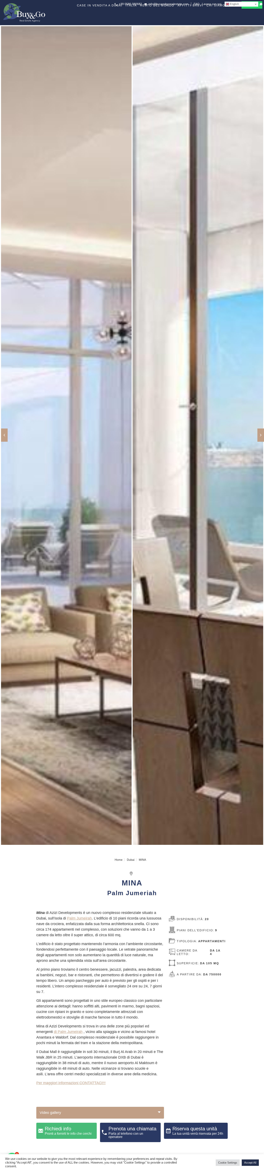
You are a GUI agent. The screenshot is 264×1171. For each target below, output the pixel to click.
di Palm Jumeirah (68, 1032)
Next (260, 435)
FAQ (196, 4)
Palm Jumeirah (79, 918)
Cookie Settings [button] (227, 1162)
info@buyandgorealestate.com (168, 4)
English (234, 4)
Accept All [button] (250, 1162)
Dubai (130, 859)
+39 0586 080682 (130, 4)
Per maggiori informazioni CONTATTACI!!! (71, 1083)
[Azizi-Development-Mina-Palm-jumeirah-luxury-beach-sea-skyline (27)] (66, 436)
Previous (4, 435)
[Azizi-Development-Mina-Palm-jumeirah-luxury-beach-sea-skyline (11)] (198, 436)
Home (119, 859)
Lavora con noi (211, 4)
